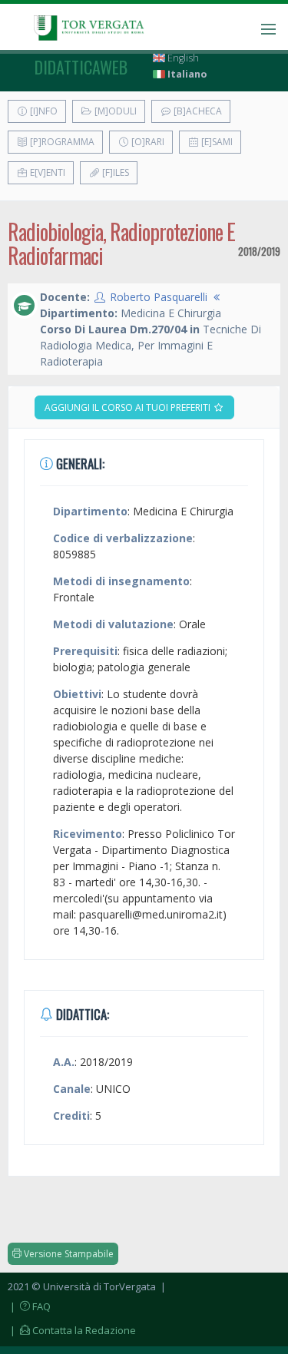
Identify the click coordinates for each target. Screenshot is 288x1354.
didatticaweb (81, 67)
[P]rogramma (61, 141)
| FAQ (29, 1306)
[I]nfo (43, 111)
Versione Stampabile (68, 1253)
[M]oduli (114, 111)
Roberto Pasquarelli (158, 297)
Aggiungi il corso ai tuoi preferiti (129, 407)
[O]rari (146, 141)
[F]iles (114, 172)
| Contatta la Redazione (72, 1330)
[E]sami (216, 141)
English (182, 58)
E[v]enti (46, 172)
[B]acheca (196, 111)
